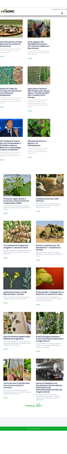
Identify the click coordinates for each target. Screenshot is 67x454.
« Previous (30, 405)
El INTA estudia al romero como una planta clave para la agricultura (49, 338)
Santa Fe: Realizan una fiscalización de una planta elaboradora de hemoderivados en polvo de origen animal (49, 387)
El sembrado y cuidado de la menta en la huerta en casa (50, 293)
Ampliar (2, 56)
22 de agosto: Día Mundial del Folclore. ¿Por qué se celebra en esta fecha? (38, 45)
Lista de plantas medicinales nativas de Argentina (16, 337)
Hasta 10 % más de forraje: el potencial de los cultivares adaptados (10, 91)
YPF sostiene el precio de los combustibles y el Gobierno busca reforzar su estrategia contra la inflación (10, 145)
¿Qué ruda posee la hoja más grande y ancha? (15, 293)
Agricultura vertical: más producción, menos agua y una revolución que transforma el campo (39, 93)
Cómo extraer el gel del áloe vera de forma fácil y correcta (16, 385)
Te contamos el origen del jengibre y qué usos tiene (15, 246)
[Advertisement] (33, 442)
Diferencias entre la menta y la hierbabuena (37, 143)
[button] (66, 9)
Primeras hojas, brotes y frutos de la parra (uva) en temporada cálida (16, 201)
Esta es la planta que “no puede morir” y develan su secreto (48, 247)
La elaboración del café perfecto (47, 200)
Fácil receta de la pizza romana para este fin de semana (11, 44)
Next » (39, 405)
